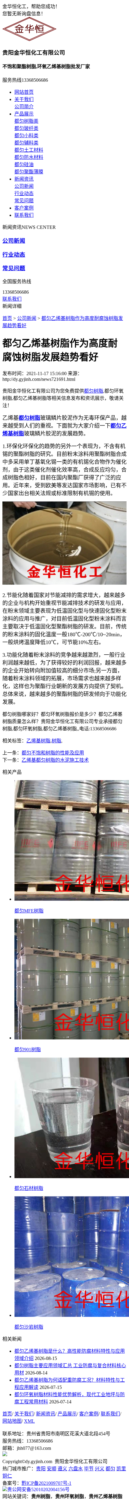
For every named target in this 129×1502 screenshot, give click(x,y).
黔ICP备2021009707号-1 (46, 1483)
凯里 (121, 1468)
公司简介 (24, 106)
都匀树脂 (93, 391)
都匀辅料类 (26, 142)
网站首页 (24, 92)
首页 (7, 318)
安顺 (51, 1468)
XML (29, 1421)
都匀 (110, 1468)
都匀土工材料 (28, 150)
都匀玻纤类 (26, 128)
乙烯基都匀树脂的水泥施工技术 (55, 760)
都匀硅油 (24, 164)
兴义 (99, 1468)
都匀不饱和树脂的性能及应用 (53, 752)
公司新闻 (24, 186)
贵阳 (41, 1468)
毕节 (89, 1468)
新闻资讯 (24, 179)
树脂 (56, 740)
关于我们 (24, 99)
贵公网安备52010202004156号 (38, 1489)
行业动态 (24, 193)
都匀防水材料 (28, 157)
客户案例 (24, 207)
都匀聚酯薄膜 (28, 171)
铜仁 (7, 1475)
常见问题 (24, 200)
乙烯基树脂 (38, 740)
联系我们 (24, 215)
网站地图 (12, 1421)
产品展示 (24, 113)
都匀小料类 (26, 135)
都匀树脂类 (26, 121)
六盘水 (75, 1468)
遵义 (62, 1468)
